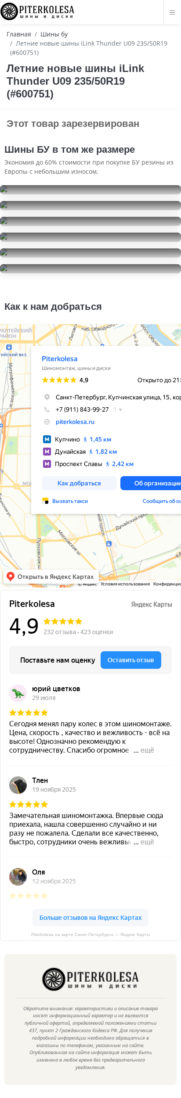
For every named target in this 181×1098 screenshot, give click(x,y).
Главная (19, 34)
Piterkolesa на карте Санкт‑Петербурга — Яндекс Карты (90, 934)
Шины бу (54, 34)
